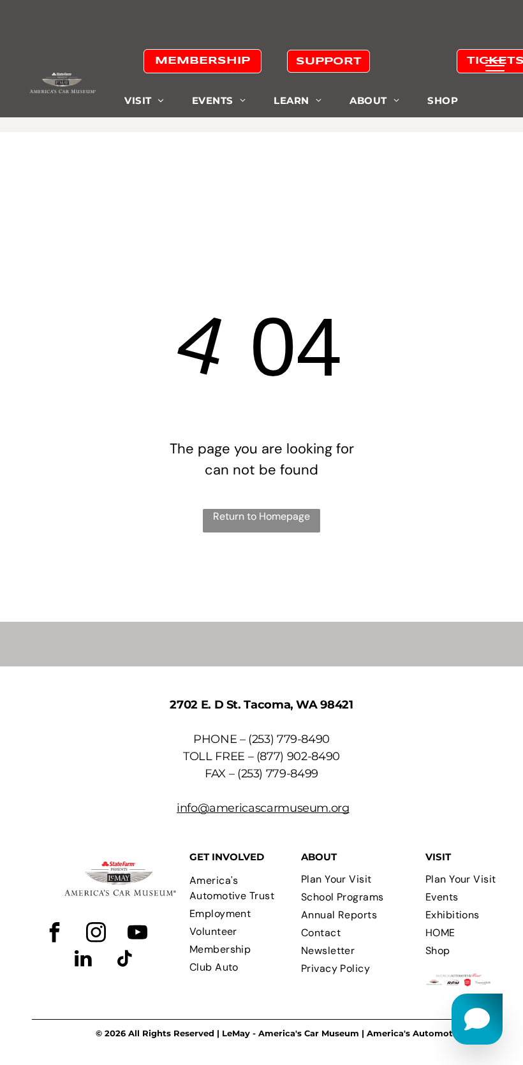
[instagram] (96, 934)
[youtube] (137, 934)
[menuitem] (144, 101)
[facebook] (54, 934)
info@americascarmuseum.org (263, 808)
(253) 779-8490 (289, 739)
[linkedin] (83, 960)
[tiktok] (125, 960)
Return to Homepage (261, 516)
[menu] (495, 65)
